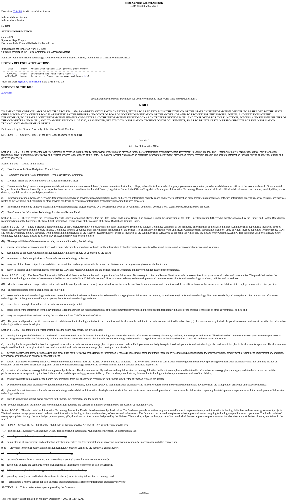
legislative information (29, 81)
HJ (73, 73)
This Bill (17, 11)
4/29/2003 (6, 92)
